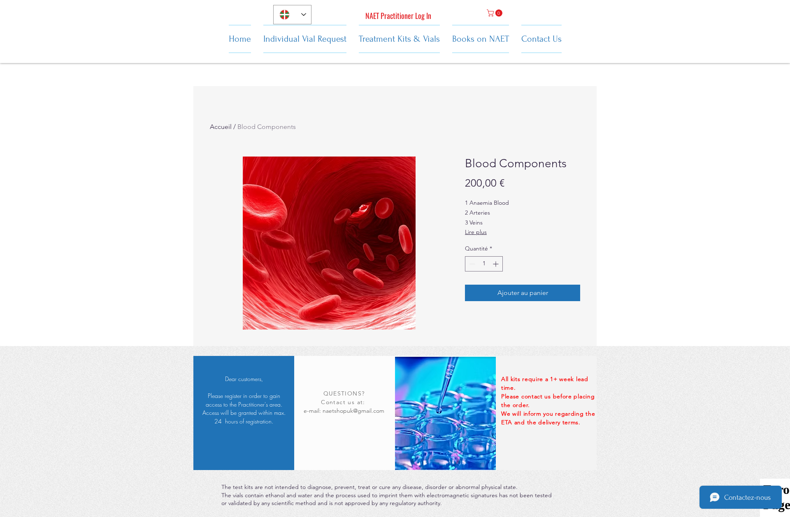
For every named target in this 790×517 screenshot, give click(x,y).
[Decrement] (471, 264)
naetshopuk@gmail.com (353, 410)
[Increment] (496, 264)
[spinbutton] (483, 264)
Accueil (221, 127)
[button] (495, 12)
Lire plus (476, 232)
